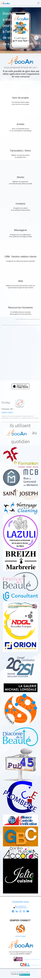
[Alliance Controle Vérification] (20, 820)
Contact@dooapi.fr (21, 907)
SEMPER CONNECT (7, 413)
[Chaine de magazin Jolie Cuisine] (20, 876)
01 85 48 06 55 (21, 906)
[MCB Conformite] (20, 477)
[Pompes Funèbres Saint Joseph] (20, 494)
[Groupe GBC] (20, 836)
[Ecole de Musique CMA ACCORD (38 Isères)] (20, 852)
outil (19, 312)
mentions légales (20, 936)
